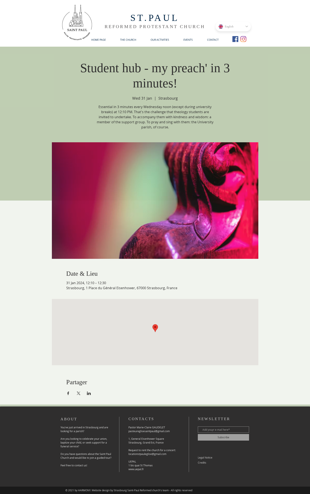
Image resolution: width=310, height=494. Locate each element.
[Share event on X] (79, 393)
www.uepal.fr (136, 469)
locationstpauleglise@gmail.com (147, 454)
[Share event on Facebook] (68, 393)
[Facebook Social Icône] (235, 39)
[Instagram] (243, 39)
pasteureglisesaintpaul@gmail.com (149, 431)
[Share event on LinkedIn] (89, 393)
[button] (128, 40)
